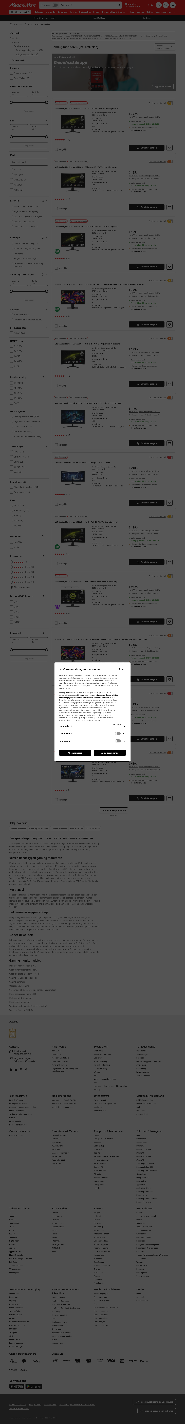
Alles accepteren (109, 753)
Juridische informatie (94, 720)
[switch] (118, 733)
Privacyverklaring (65, 720)
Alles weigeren (75, 753)
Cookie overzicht (79, 720)
